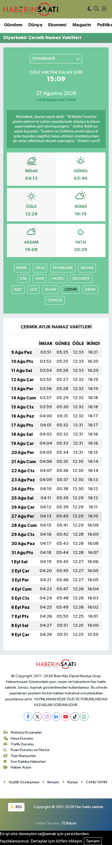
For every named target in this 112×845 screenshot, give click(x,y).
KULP (18, 289)
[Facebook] (28, 716)
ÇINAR (90, 289)
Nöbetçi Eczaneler (26, 732)
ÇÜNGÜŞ (54, 300)
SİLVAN (50, 289)
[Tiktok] (75, 716)
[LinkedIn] (56, 716)
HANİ (39, 278)
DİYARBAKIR (63, 268)
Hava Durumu (22, 738)
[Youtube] (65, 716)
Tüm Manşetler (23, 756)
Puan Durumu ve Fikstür (30, 750)
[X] (37, 716)
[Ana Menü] (104, 9)
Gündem (13, 25)
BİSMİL (21, 268)
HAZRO (58, 278)
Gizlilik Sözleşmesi (24, 782)
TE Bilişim (68, 823)
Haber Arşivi (21, 767)
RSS (18, 807)
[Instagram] (46, 716)
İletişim (53, 782)
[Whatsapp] (84, 716)
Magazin (81, 25)
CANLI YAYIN (96, 782)
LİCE (33, 289)
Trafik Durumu (22, 744)
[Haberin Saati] (30, 9)
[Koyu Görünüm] (90, 9)
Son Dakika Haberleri (28, 762)
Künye (72, 782)
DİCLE (40, 268)
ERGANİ (87, 268)
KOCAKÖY (81, 278)
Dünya (35, 25)
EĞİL (23, 278)
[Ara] (96, 9)
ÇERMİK (70, 289)
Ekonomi (57, 25)
